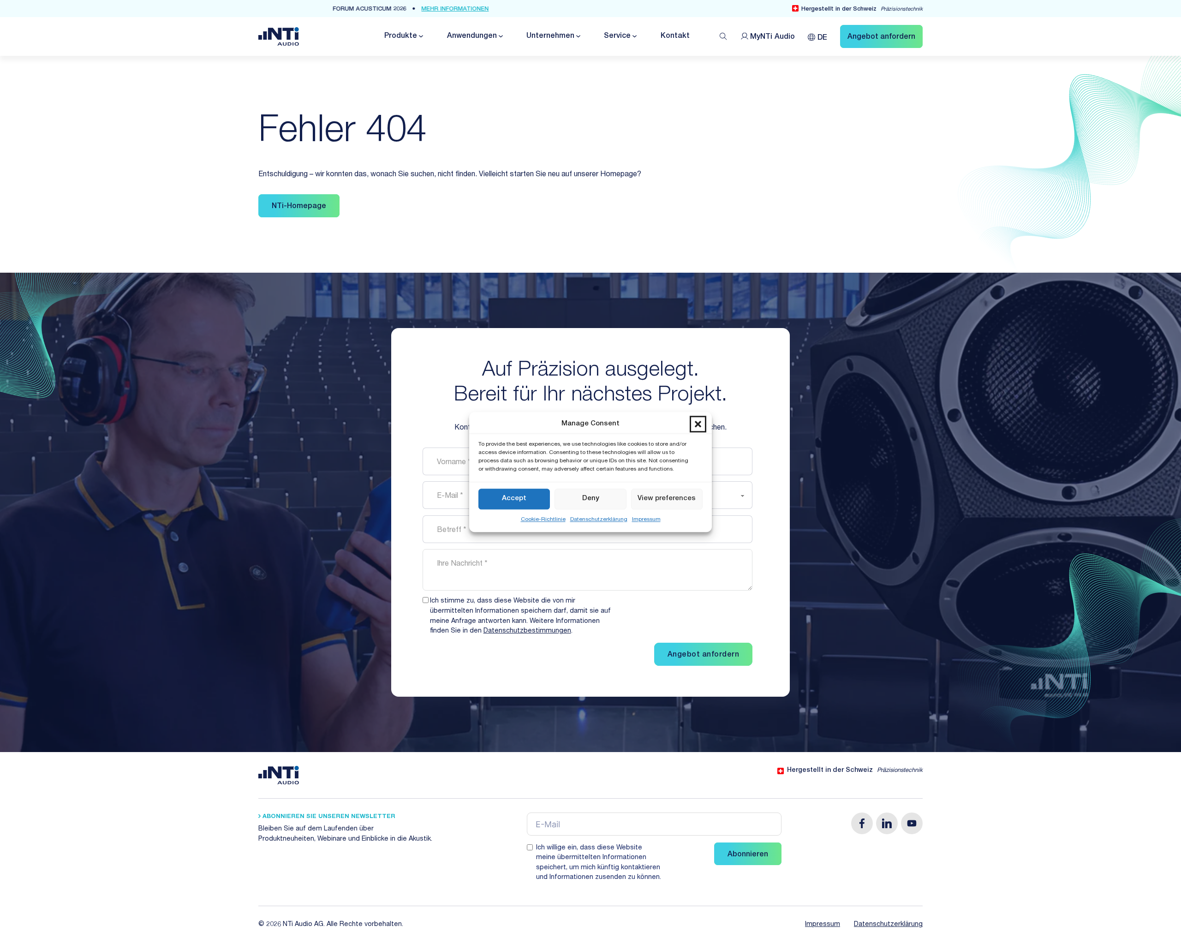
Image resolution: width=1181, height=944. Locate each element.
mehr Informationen (521, 9)
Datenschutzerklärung (598, 519)
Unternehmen (550, 36)
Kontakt (675, 36)
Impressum (646, 519)
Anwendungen (472, 36)
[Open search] (723, 36)
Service (617, 36)
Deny (590, 498)
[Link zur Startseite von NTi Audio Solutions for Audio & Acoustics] (278, 37)
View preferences (667, 498)
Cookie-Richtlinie (543, 519)
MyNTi (772, 37)
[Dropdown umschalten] (420, 36)
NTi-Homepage (299, 206)
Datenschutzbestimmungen (527, 631)
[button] (698, 424)
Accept (514, 498)
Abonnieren (748, 855)
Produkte (400, 36)
